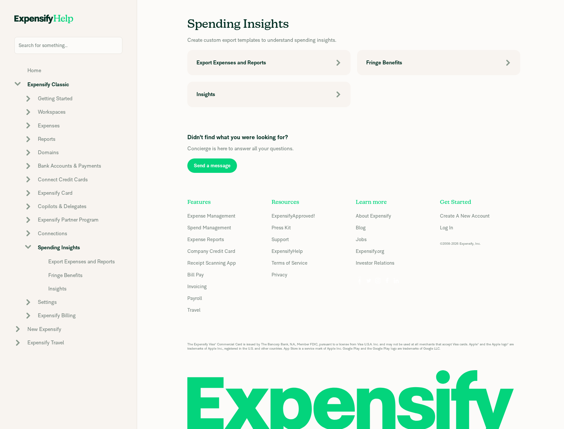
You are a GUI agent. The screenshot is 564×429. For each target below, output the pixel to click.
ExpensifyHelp (287, 251)
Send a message (212, 165)
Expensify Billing (57, 315)
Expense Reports (205, 239)
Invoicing (197, 286)
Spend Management (209, 227)
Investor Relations (375, 263)
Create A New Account (465, 216)
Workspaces (52, 112)
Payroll (194, 298)
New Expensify (44, 329)
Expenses (49, 126)
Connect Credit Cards (63, 179)
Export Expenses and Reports (81, 261)
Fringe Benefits (65, 275)
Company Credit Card (211, 251)
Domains (48, 152)
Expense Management (211, 216)
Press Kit (281, 227)
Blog (361, 227)
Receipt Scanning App (211, 263)
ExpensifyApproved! (293, 216)
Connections (52, 233)
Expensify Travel (45, 342)
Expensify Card (55, 193)
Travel (193, 310)
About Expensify (373, 216)
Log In (446, 227)
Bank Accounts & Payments (69, 166)
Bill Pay (195, 274)
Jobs (361, 239)
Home (34, 70)
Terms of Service (289, 263)
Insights (57, 289)
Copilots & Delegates (62, 206)
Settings (47, 302)
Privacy (279, 274)
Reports (46, 139)
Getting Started (55, 98)
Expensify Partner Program (68, 220)
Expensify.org (370, 251)
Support (280, 239)
